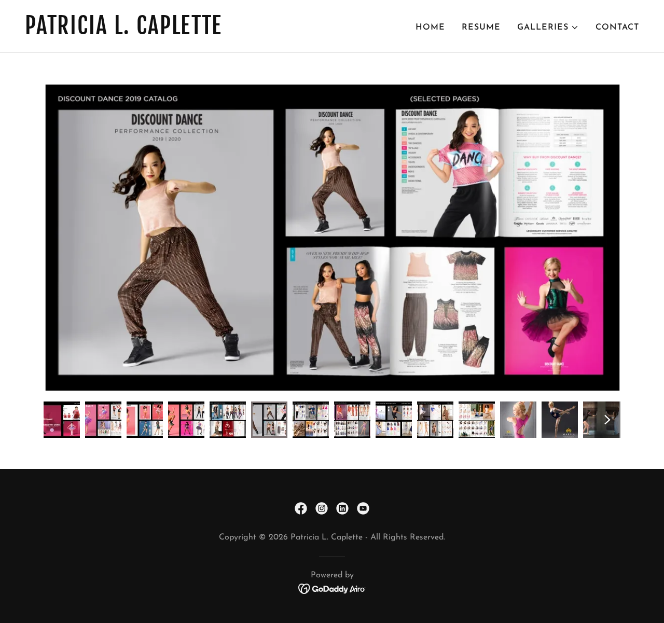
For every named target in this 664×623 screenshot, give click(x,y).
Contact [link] (617, 27)
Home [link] (430, 27)
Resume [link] (481, 27)
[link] (174, 32)
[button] (548, 27)
